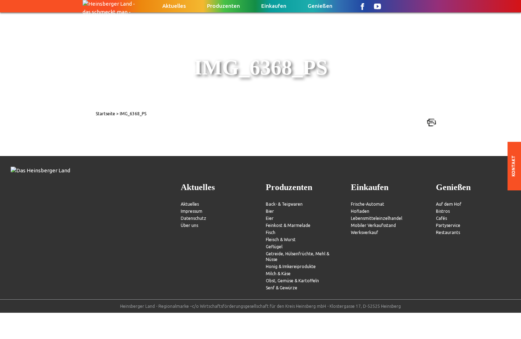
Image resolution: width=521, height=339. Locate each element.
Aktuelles (174, 6)
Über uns (189, 225)
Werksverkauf (364, 232)
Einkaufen (273, 6)
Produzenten (223, 6)
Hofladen (360, 211)
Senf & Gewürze (281, 287)
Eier (270, 218)
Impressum (191, 211)
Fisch (270, 232)
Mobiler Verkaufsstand (373, 225)
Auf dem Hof (448, 204)
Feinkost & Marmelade (288, 225)
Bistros (443, 211)
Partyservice (448, 225)
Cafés (441, 218)
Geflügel (274, 246)
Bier (270, 211)
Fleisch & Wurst (281, 239)
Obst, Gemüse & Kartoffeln (292, 280)
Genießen (320, 6)
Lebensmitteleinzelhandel (376, 218)
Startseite (105, 113)
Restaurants (448, 232)
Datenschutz (193, 218)
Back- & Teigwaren (284, 204)
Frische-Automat (367, 204)
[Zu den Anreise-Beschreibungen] (40, 171)
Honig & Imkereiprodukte (291, 266)
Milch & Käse (278, 273)
